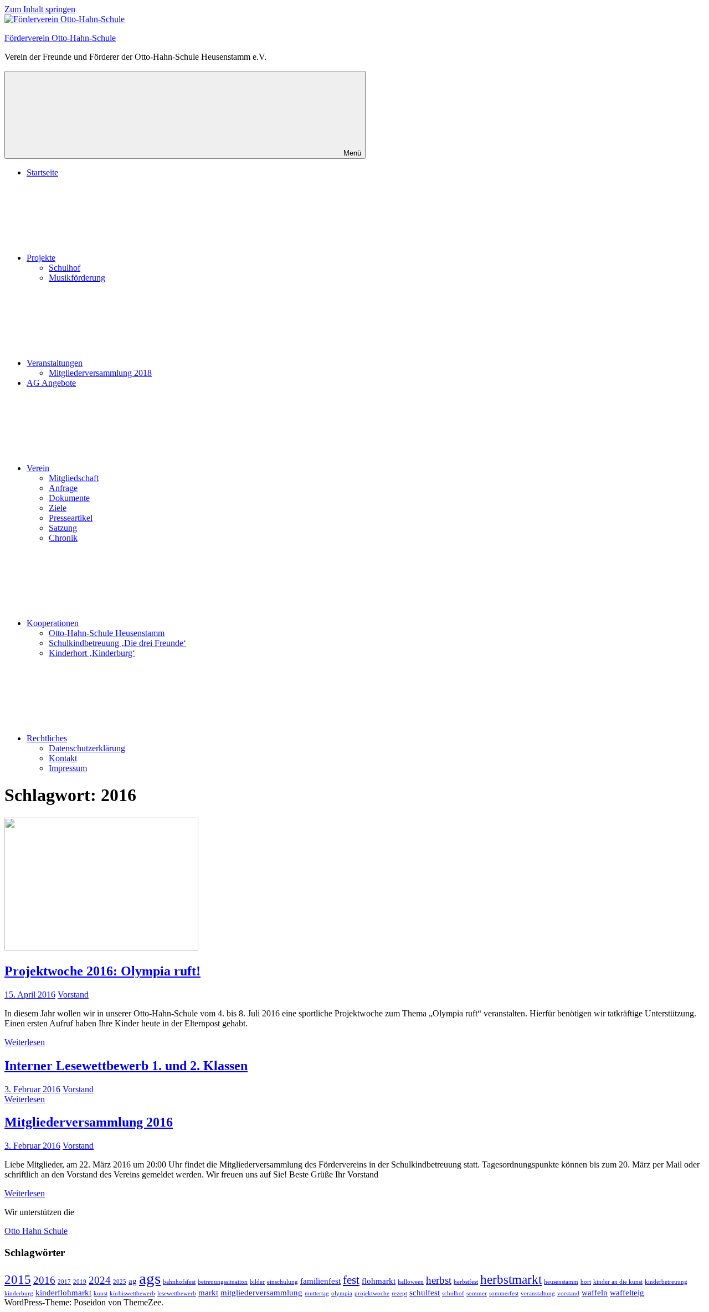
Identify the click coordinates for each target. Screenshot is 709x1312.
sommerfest (503, 1293)
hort (585, 1282)
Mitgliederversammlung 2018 (100, 373)
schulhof (453, 1293)
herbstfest (466, 1282)
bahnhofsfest (179, 1282)
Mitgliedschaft (74, 478)
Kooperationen (53, 623)
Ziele (57, 508)
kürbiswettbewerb (132, 1293)
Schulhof (64, 267)
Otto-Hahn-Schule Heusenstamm (107, 633)
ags (150, 1278)
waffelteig (627, 1292)
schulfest (424, 1292)
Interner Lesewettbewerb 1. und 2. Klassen (126, 1065)
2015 (17, 1279)
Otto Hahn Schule (36, 1231)
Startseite (42, 172)
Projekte (41, 257)
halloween (411, 1282)
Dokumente (69, 498)
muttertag (317, 1293)
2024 (100, 1280)
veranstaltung (538, 1293)
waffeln (595, 1292)
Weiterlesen (24, 1042)
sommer (476, 1293)
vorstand (568, 1293)
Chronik (63, 538)
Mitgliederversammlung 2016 (88, 1122)
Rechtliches (47, 738)
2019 (79, 1282)
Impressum (68, 768)
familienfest (320, 1280)
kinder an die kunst (618, 1282)
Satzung (63, 528)
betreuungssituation (223, 1282)
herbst (438, 1280)
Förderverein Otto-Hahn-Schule (60, 38)
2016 (44, 1280)
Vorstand (73, 994)
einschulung (282, 1282)
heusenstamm (561, 1282)
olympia (341, 1293)
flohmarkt (378, 1280)
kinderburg (18, 1293)
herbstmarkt (511, 1279)
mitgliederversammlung (261, 1292)
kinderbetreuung (666, 1282)
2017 (64, 1282)
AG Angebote (51, 383)
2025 (119, 1282)
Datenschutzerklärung (87, 748)
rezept (399, 1293)
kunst (100, 1293)
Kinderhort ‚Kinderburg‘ (92, 653)
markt (208, 1292)
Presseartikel (71, 518)
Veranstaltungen (55, 363)
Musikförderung (77, 277)
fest (351, 1280)
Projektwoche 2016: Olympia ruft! (102, 971)
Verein (38, 468)
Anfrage (63, 488)
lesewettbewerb (176, 1293)
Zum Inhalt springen (39, 9)
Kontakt (63, 758)
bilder (257, 1282)
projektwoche (371, 1293)
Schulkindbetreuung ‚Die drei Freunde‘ (117, 643)
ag (133, 1280)
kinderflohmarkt (63, 1292)
